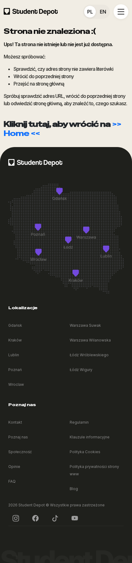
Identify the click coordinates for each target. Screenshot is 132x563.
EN (103, 12)
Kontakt (15, 422)
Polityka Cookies (85, 451)
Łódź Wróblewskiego (89, 355)
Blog (74, 488)
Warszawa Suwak (85, 325)
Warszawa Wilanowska (90, 340)
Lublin (13, 355)
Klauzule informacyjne (90, 437)
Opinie (14, 466)
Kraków (15, 340)
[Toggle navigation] (121, 11)
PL (90, 12)
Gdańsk (15, 325)
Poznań (15, 369)
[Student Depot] (35, 162)
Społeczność (20, 451)
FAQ (12, 481)
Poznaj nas (18, 437)
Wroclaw (16, 384)
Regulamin (79, 422)
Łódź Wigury (81, 369)
